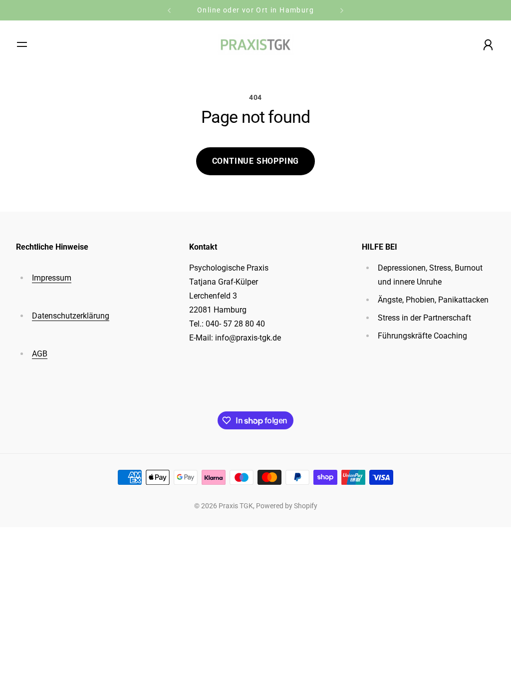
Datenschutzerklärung (70, 316)
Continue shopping (255, 161)
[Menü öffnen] (22, 44)
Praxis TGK (236, 506)
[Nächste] (342, 10)
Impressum (51, 278)
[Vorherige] (169, 10)
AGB (39, 353)
